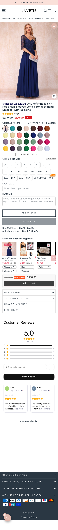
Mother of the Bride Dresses (21, 18)
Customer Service (14, 475)
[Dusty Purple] (5, 142)
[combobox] (51, 367)
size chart (11, 310)
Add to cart (29, 283)
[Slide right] (53, 258)
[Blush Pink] (26, 128)
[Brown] (33, 128)
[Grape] (12, 148)
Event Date (8, 184)
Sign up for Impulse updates (22, 495)
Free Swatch (49, 123)
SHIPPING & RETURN (16, 298)
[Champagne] (12, 135)
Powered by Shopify (29, 517)
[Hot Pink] (33, 148)
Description (12, 292)
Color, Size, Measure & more (22, 481)
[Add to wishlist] (54, 26)
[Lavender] (47, 148)
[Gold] (5, 148)
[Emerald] (26, 142)
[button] (10, 114)
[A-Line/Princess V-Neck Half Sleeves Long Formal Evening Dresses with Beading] (9, 249)
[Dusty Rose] (12, 142)
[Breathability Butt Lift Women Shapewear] (27, 249)
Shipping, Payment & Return (21, 488)
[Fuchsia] (40, 142)
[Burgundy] (40, 128)
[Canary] (5, 135)
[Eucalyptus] (33, 142)
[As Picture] (5, 128)
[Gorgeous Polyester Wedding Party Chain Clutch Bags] (44, 249)
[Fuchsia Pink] (47, 142)
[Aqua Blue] (12, 128)
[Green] (26, 148)
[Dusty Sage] (19, 142)
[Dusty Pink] (47, 135)
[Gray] (19, 148)
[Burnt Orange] (47, 128)
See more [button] (18, 408)
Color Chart (34, 123)
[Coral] (19, 135)
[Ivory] (40, 148)
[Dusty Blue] (40, 135)
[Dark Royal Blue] (33, 135)
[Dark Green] (26, 135)
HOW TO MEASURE (15, 304)
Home (5, 18)
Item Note (7, 194)
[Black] (19, 128)
